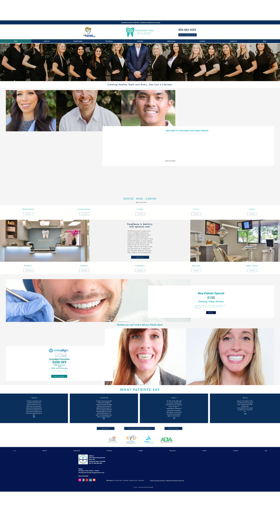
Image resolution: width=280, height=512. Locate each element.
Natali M (34, 398)
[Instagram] (79, 480)
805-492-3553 (98, 463)
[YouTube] (94, 480)
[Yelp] (87, 480)
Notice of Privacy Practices (157, 480)
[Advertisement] (140, 10)
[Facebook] (83, 480)
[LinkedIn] (90, 480)
